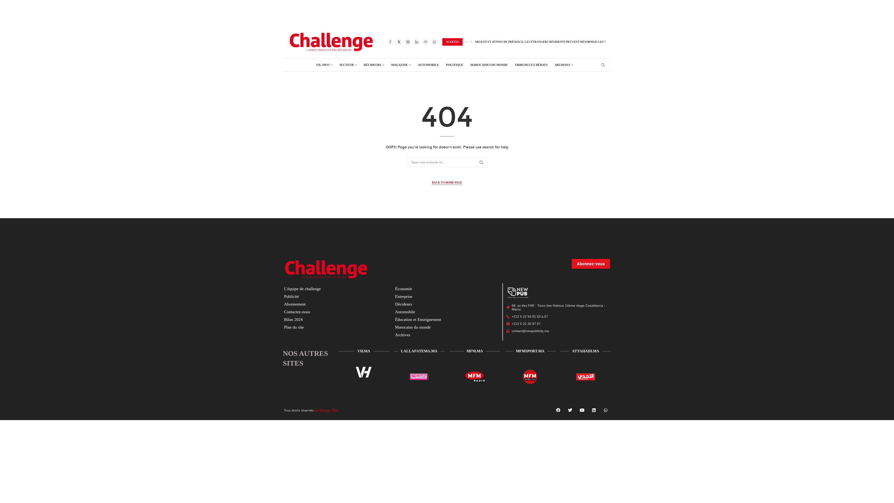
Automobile (405, 312)
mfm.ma (475, 351)
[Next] (471, 42)
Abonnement (295, 304)
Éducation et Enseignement (418, 319)
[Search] (603, 65)
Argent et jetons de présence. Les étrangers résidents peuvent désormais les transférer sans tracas (559, 42)
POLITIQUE (454, 65)
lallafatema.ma (419, 351)
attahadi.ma (585, 351)
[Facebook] (390, 42)
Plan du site (294, 327)
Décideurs (403, 304)
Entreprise (403, 296)
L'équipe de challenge (302, 289)
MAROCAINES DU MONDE (489, 65)
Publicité (291, 296)
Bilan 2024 (293, 319)
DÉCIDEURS (372, 65)
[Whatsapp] (434, 42)
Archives (402, 335)
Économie (403, 289)
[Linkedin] (416, 42)
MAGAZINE (399, 65)
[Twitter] (399, 42)
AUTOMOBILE (428, 65)
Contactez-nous (297, 312)
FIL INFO (322, 65)
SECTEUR (346, 65)
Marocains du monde (413, 327)
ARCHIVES (562, 65)
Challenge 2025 (326, 410)
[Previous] (466, 42)
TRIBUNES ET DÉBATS (531, 65)
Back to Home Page (447, 182)
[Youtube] (425, 42)
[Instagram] (408, 42)
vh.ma (363, 351)
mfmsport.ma (530, 351)
